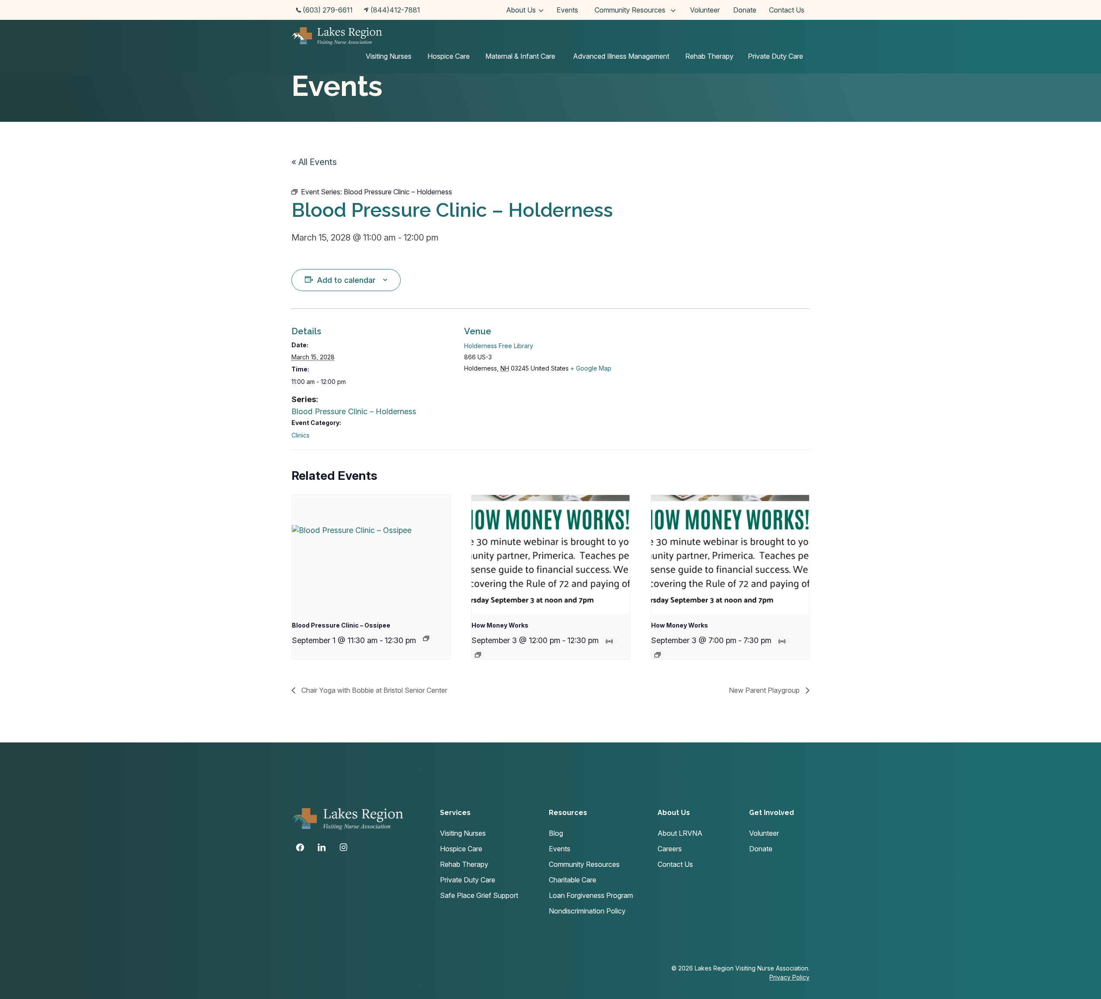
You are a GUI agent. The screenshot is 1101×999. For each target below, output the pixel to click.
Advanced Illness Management (621, 56)
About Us (521, 10)
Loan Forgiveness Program (591, 895)
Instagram (343, 847)
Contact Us (786, 10)
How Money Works (499, 625)
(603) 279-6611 (328, 10)
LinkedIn (321, 847)
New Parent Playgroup (765, 690)
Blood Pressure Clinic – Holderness (353, 411)
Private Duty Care (775, 56)
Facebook (300, 847)
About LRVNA (680, 833)
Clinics (300, 435)
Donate (744, 10)
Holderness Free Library (498, 345)
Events (567, 10)
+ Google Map (590, 368)
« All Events (314, 162)
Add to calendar (346, 280)
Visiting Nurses (388, 56)
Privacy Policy (789, 977)
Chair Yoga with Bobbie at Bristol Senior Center (373, 690)
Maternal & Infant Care (520, 56)
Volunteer (705, 10)
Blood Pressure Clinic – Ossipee (341, 625)
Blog (556, 833)
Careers (670, 848)
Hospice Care (448, 56)
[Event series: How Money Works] (478, 654)
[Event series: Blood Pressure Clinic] (426, 638)
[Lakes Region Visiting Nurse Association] (336, 37)
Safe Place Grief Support (479, 895)
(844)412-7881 (395, 10)
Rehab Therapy (709, 56)
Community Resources (630, 10)
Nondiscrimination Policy (587, 911)
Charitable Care (572, 879)
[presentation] (371, 554)
